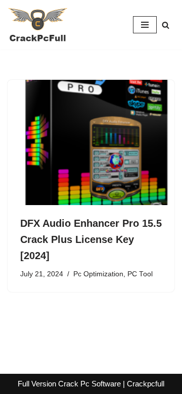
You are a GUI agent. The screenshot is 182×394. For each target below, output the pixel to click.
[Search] (165, 25)
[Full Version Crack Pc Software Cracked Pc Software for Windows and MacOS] (38, 24)
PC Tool (140, 274)
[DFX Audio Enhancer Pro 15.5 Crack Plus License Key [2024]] (91, 142)
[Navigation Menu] (145, 24)
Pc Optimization (98, 274)
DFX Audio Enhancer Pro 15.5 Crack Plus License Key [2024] (91, 239)
